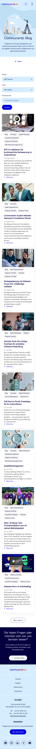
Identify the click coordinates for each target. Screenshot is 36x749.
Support (18, 683)
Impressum (18, 691)
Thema (4, 74)
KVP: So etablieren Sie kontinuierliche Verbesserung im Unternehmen (18, 152)
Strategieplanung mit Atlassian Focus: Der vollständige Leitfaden (17, 284)
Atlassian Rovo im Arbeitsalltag (17, 586)
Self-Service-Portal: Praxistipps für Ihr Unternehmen (17, 402)
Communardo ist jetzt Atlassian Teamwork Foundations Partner (17, 216)
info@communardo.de (18, 716)
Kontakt (18, 679)
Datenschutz (18, 687)
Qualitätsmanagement (13, 465)
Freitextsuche (6, 95)
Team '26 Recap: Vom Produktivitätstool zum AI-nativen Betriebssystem (15, 525)
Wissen (19, 61)
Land (3, 85)
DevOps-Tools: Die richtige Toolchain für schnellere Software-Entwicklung (15, 344)
